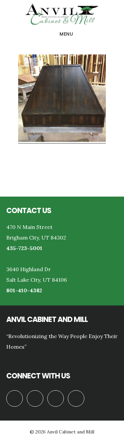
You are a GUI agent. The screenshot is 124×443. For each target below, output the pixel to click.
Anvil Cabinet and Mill (62, 14)
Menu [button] (66, 34)
